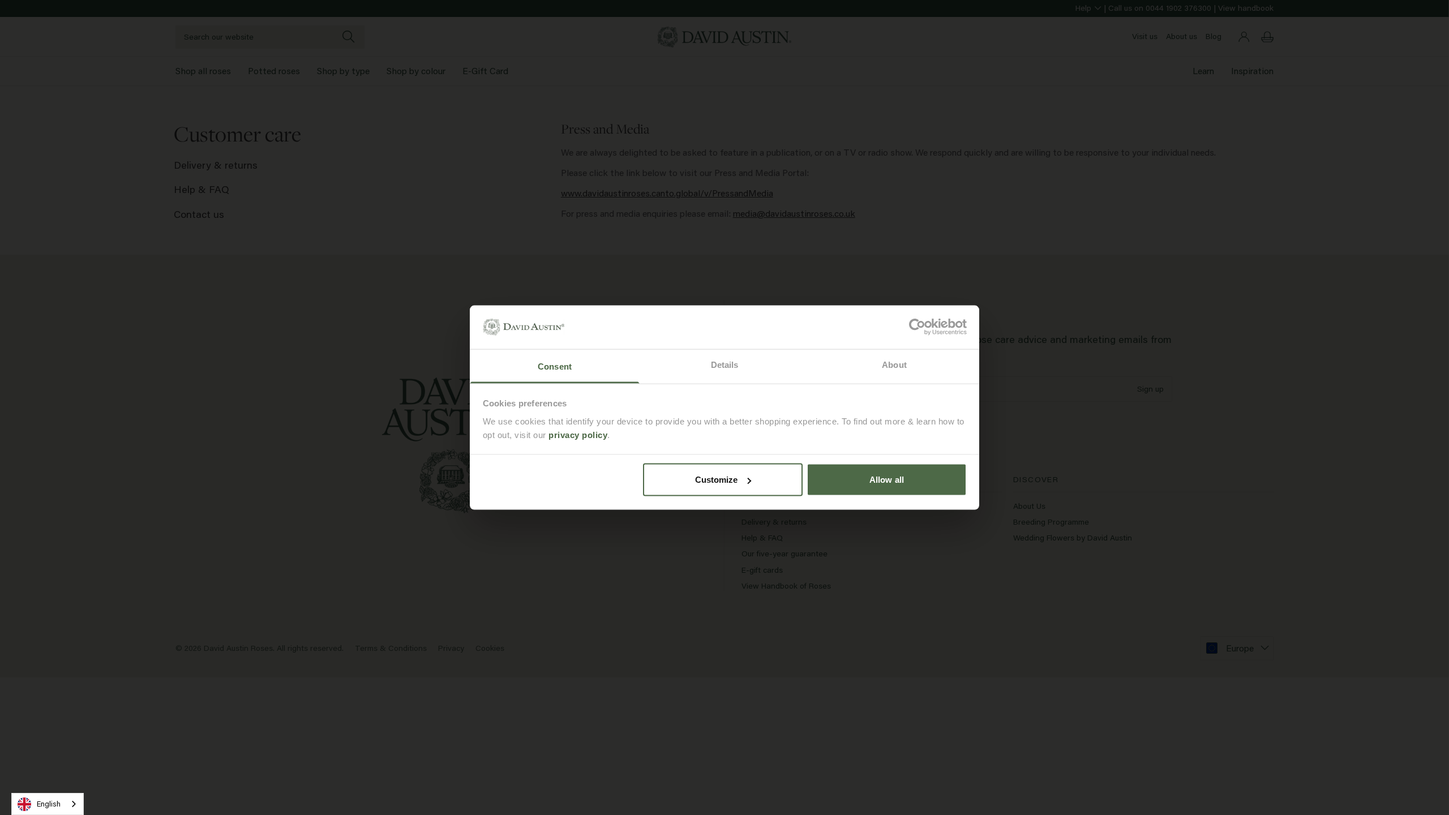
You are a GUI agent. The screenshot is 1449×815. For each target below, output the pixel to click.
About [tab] (894, 364)
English (49, 803)
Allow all (886, 479)
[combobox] (47, 804)
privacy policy (577, 434)
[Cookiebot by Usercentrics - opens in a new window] (917, 327)
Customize (716, 479)
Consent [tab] (555, 366)
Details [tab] (725, 364)
